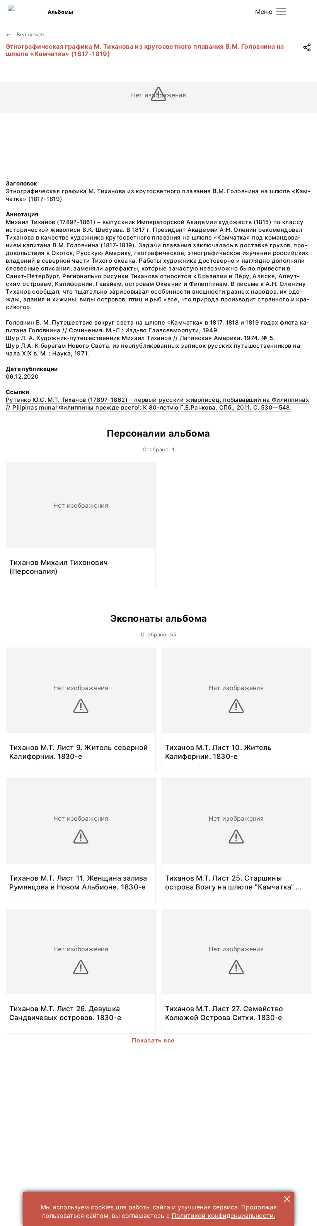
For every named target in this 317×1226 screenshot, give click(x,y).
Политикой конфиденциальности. (223, 1215)
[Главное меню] (281, 11)
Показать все (154, 1040)
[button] (287, 1199)
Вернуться (29, 34)
